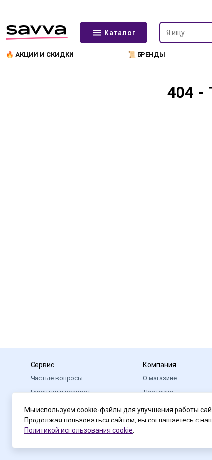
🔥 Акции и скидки (40, 54)
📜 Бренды (146, 54)
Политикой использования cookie (78, 430)
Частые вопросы (57, 378)
